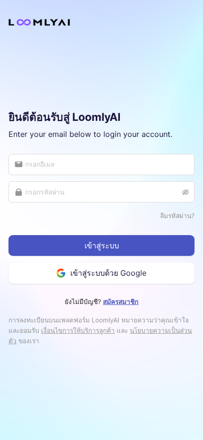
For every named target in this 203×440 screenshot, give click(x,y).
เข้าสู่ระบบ (102, 245)
